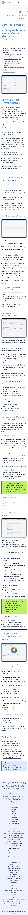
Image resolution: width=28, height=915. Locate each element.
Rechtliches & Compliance (14, 866)
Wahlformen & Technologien (14, 878)
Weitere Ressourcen (9, 72)
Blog (14, 897)
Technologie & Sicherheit (14, 876)
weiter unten (5, 148)
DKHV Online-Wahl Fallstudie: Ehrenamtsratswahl (14, 899)
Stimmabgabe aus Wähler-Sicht (12, 754)
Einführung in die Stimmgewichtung (14, 48)
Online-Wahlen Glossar (14, 819)
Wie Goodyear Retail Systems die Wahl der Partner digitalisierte (14, 904)
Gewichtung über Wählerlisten (13, 55)
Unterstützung (14, 811)
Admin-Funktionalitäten (14, 852)
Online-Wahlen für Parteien (14, 841)
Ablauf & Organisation (14, 864)
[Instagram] (13, 802)
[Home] (2, 15)
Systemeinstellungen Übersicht (12, 751)
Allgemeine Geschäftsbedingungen (14, 890)
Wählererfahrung (14, 882)
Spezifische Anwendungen (14, 862)
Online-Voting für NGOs (14, 831)
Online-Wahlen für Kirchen (14, 839)
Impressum (14, 892)
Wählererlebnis (14, 874)
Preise (14, 815)
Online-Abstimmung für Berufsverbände (14, 833)
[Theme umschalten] (22, 2)
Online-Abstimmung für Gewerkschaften (14, 837)
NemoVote (14, 805)
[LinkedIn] (16, 802)
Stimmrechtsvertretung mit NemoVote (14, 756)
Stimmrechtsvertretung (8, 140)
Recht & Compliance (14, 870)
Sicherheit (14, 813)
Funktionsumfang (14, 807)
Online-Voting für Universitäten (14, 835)
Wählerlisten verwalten (8, 306)
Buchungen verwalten (14, 823)
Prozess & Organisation (14, 868)
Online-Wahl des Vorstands (14, 845)
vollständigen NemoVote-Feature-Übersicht (13, 768)
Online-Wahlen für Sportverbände (14, 843)
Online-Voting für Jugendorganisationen (14, 829)
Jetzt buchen (14, 821)
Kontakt (14, 885)
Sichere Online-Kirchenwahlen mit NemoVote (14, 901)
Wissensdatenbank (14, 848)
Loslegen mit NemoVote (14, 850)
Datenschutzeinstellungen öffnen (14, 907)
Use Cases (14, 809)
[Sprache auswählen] (19, 2)
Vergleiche (14, 817)
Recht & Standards (14, 880)
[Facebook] (11, 802)
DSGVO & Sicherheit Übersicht (12, 758)
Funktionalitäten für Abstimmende (14, 857)
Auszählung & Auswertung (14, 872)
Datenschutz (14, 888)
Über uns (14, 894)
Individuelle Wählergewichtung (13, 57)
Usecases (14, 855)
